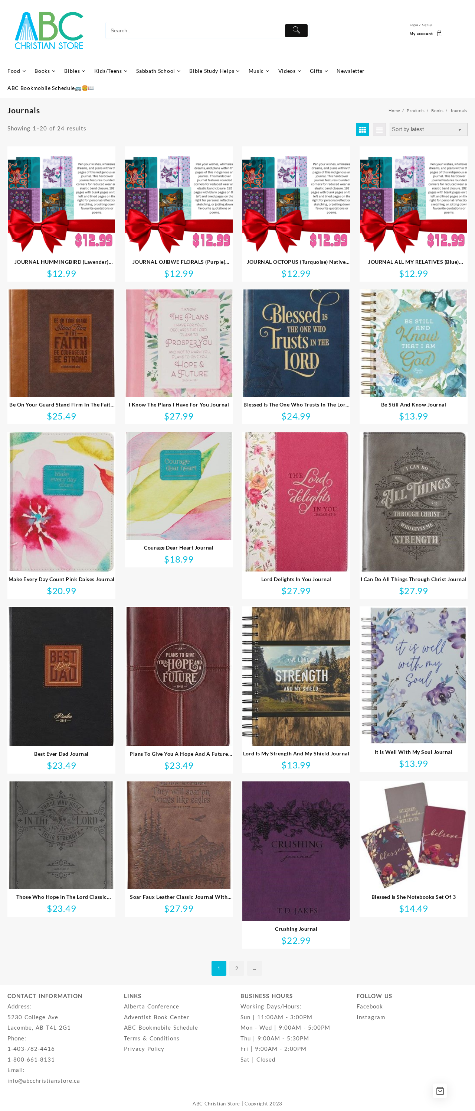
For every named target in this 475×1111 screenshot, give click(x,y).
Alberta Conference (151, 1006)
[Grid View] (362, 129)
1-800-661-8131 (31, 1059)
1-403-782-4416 (31, 1048)
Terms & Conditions (152, 1038)
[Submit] (296, 30)
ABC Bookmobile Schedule (161, 1027)
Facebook (370, 1006)
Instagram (371, 1017)
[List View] (379, 129)
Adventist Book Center (156, 1017)
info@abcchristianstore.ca (43, 1080)
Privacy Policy (144, 1048)
